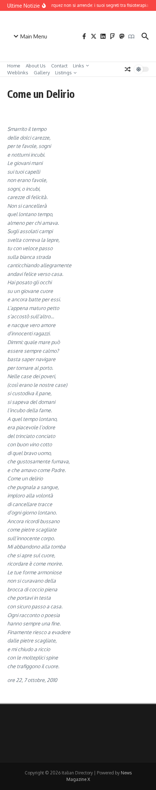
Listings (63, 72)
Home (13, 66)
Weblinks (17, 72)
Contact (59, 66)
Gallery (42, 72)
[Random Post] (128, 69)
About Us (36, 66)
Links (78, 66)
